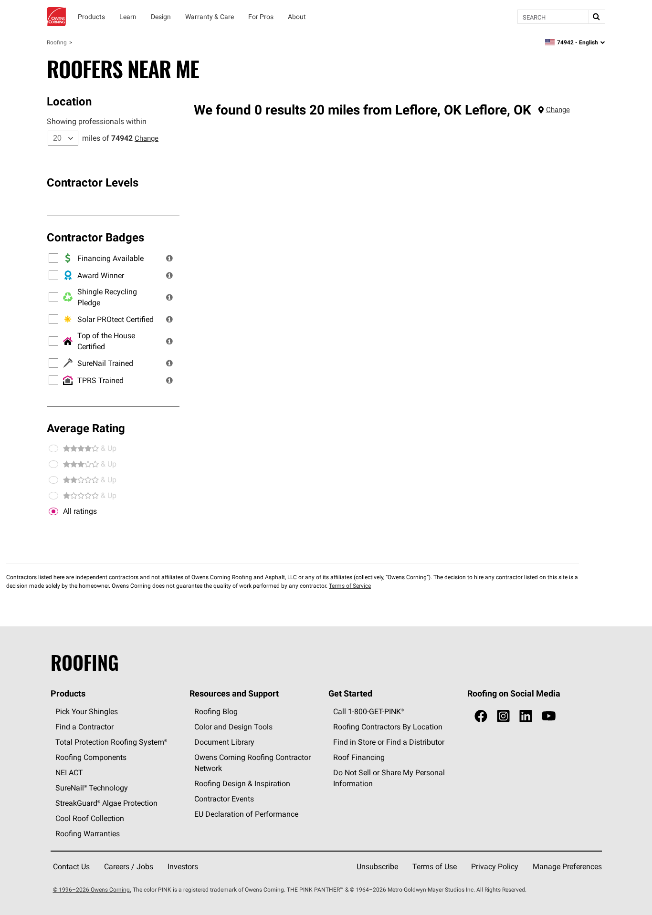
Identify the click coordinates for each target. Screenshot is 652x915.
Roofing (57, 42)
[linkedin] (526, 716)
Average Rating (86, 428)
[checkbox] (53, 511)
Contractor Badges (95, 237)
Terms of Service (350, 585)
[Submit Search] (596, 17)
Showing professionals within (97, 121)
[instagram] (503, 716)
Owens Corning (56, 16)
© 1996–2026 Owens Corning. (92, 889)
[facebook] (481, 716)
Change (146, 138)
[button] (169, 258)
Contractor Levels (92, 182)
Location (69, 101)
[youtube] (548, 716)
